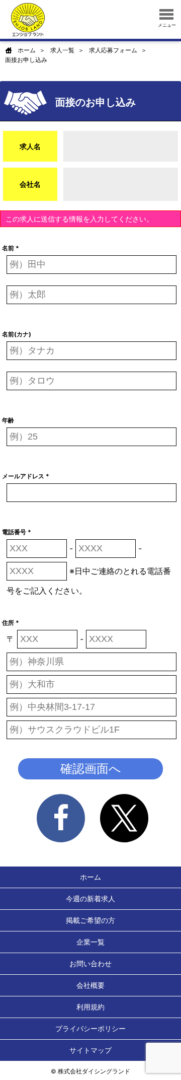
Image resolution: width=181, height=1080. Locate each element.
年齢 (8, 420)
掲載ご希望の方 (90, 920)
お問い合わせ (90, 963)
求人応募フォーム (113, 50)
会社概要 (90, 985)
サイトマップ (90, 1050)
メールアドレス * (25, 476)
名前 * (10, 248)
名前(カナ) (16, 334)
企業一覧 (90, 942)
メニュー (167, 25)
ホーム (27, 50)
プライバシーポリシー (90, 1028)
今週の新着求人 (90, 898)
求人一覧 (62, 50)
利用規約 (90, 1006)
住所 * (10, 622)
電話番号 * (16, 532)
